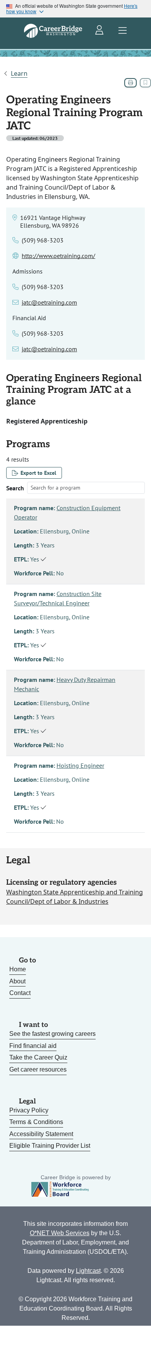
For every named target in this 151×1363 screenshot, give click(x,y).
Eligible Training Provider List (49, 1145)
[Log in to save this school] (145, 82)
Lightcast (88, 1270)
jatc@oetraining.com (49, 302)
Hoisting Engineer (80, 765)
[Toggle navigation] (122, 30)
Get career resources (38, 1069)
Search (15, 488)
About (17, 981)
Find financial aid (33, 1045)
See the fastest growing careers (52, 1033)
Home (17, 969)
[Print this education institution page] (130, 82)
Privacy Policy (28, 1110)
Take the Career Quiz (38, 1057)
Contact (20, 993)
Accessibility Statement (41, 1134)
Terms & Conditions (36, 1122)
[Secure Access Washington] (100, 30)
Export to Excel (38, 472)
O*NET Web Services (59, 1233)
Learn (19, 73)
